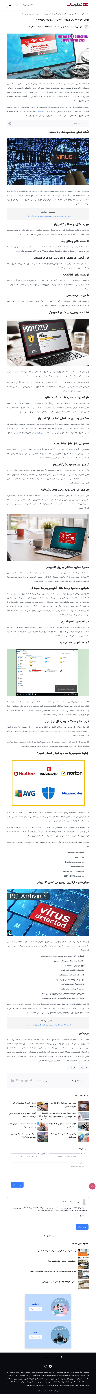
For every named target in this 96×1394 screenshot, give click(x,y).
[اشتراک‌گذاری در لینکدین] (12, 1080)
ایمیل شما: (41, 1153)
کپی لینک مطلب (42, 1080)
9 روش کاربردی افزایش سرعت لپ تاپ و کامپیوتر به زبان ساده (48, 1025)
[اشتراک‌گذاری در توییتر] (26, 1080)
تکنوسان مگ (84, 13)
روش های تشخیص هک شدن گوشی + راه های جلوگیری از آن (48, 216)
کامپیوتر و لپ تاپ (70, 13)
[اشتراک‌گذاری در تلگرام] (21, 1080)
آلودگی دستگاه (12, 195)
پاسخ (82, 1215)
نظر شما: (80, 1162)
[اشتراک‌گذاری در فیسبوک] (31, 1080)
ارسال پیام (17, 1184)
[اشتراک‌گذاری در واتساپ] (17, 1080)
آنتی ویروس (39, 432)
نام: (81, 1153)
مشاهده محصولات (35, 1309)
